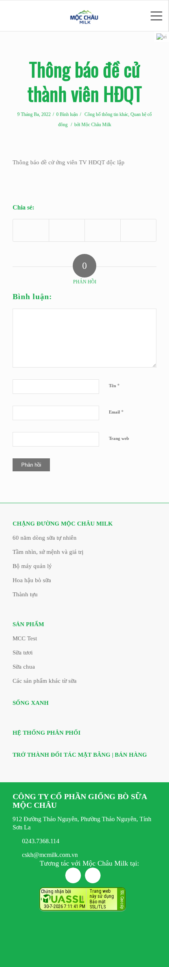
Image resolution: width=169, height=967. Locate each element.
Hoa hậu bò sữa (32, 580)
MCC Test (25, 638)
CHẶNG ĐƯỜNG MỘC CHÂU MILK (63, 523)
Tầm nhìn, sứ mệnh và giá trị (48, 552)
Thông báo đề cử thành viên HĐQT (85, 81)
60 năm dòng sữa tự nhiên (45, 538)
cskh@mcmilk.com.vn (50, 854)
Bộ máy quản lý (32, 566)
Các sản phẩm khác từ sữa (45, 681)
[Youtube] (93, 875)
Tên (114, 385)
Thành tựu (25, 594)
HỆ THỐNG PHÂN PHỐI (47, 733)
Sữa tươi (23, 652)
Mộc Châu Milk (96, 124)
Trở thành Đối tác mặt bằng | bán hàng (80, 755)
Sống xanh (31, 703)
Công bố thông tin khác (106, 114)
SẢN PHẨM (28, 624)
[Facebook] (73, 875)
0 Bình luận (67, 114)
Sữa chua (24, 667)
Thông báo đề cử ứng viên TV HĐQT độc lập (69, 162)
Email (116, 412)
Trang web (119, 438)
